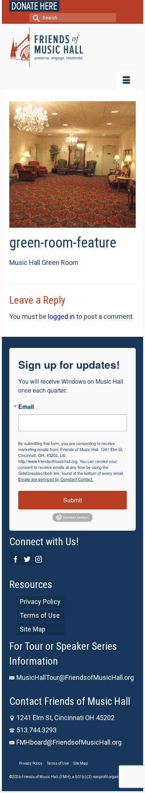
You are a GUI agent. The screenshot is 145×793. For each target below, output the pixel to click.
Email (26, 407)
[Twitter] (27, 559)
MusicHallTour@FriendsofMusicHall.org (75, 677)
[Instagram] (38, 559)
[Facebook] (15, 559)
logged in (61, 316)
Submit (72, 500)
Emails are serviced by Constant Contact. (55, 479)
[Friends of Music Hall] (72, 47)
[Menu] (126, 80)
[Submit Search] (35, 17)
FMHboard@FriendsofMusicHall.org (69, 742)
